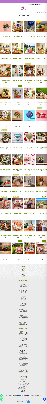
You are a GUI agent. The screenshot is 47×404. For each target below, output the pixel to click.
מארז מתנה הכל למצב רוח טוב (28, 102)
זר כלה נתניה (23, 303)
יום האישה (23, 297)
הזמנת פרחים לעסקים (23, 284)
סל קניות (23, 273)
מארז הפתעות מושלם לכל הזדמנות (27, 235)
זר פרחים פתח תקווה (23, 309)
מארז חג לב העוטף (41, 58)
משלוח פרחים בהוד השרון (23, 372)
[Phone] (1, 395)
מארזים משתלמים (23, 299)
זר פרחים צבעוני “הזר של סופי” (16, 125)
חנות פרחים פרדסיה (23, 336)
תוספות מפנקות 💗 (23, 286)
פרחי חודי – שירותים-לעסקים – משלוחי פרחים (23, 283)
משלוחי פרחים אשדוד (23, 368)
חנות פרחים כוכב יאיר (23, 364)
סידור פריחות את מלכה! (6, 257)
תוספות (23, 287)
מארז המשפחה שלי (41, 36)
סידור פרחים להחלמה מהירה (23, 320)
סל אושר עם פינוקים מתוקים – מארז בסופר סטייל (36, 213)
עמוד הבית (44, 12)
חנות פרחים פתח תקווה (23, 314)
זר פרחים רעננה (23, 351)
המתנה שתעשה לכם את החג (16, 58)
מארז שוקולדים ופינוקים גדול (16, 235)
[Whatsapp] (1, 399)
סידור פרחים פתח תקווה (23, 324)
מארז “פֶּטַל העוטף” (6, 80)
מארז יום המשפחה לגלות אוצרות (27, 80)
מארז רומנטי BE (41, 235)
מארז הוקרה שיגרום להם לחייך (40, 102)
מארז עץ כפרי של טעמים (5, 102)
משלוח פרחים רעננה (23, 352)
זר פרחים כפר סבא (23, 344)
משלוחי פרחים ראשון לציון (23, 366)
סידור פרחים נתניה (23, 323)
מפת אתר (23, 275)
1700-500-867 (22, 381)
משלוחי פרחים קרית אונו (23, 371)
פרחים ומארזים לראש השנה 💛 (23, 285)
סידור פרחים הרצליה (23, 318)
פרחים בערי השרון (23, 330)
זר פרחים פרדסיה (23, 308)
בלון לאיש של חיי (29, 147)
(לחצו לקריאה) (14, 0)
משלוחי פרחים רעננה (23, 332)
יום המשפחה (23, 298)
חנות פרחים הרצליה (23, 310)
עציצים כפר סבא (23, 347)
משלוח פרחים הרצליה (23, 316)
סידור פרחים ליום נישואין (23, 322)
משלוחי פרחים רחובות (23, 369)
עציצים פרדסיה (23, 340)
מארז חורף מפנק (17, 102)
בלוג (23, 276)
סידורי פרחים (23, 291)
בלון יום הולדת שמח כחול (29, 125)
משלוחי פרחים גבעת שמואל (23, 370)
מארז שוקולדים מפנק (17, 36)
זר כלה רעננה (23, 356)
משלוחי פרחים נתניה (23, 365)
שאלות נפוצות (23, 277)
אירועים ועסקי (23, 301)
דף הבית (23, 268)
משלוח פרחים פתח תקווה (23, 317)
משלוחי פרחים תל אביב (23, 357)
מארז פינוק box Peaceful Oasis (39, 191)
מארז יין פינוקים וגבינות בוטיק (28, 257)
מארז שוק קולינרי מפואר (17, 191)
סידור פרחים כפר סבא (23, 346)
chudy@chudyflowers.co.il (22, 383)
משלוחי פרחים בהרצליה (23, 333)
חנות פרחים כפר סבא (23, 343)
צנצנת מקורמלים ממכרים (29, 191)
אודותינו (23, 269)
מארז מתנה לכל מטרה (29, 213)
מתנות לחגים (23, 282)
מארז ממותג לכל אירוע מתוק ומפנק (15, 257)
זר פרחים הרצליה (23, 305)
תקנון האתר (23, 274)
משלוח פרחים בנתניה (23, 315)
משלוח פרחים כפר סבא (23, 345)
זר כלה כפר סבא (23, 349)
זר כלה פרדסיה (23, 304)
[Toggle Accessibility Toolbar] (44, 399)
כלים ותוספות (23, 292)
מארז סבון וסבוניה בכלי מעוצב (40, 147)
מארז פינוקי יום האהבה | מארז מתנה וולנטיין (13, 213)
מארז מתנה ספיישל (29, 58)
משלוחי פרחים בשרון (23, 334)
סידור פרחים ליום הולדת (23, 321)
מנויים (23, 270)
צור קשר (23, 271)
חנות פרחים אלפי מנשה (23, 363)
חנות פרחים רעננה (23, 350)
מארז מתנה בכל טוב (17, 169)
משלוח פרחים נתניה (23, 312)
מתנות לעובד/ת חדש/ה (23, 290)
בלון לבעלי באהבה (18, 147)
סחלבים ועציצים (23, 289)
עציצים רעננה (23, 355)
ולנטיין (23, 295)
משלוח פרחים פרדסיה (23, 338)
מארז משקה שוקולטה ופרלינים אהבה (38, 125)
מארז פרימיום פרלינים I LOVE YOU (27, 169)
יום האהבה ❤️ (23, 296)
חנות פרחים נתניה (23, 311)
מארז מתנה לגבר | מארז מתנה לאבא (26, 36)
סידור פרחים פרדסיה (23, 339)
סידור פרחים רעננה (23, 353)
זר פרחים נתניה (23, 307)
